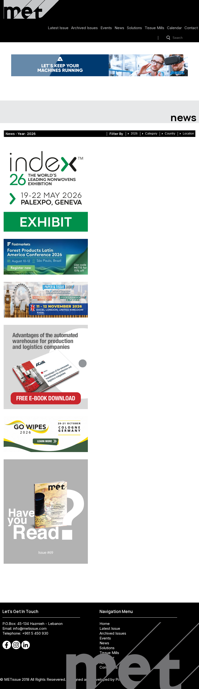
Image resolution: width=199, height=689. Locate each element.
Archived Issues (84, 27)
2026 (134, 133)
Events (106, 27)
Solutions (134, 27)
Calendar (174, 27)
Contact (191, 27)
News (119, 27)
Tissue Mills (154, 27)
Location (188, 133)
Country (170, 133)
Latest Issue (58, 27)
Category (151, 133)
